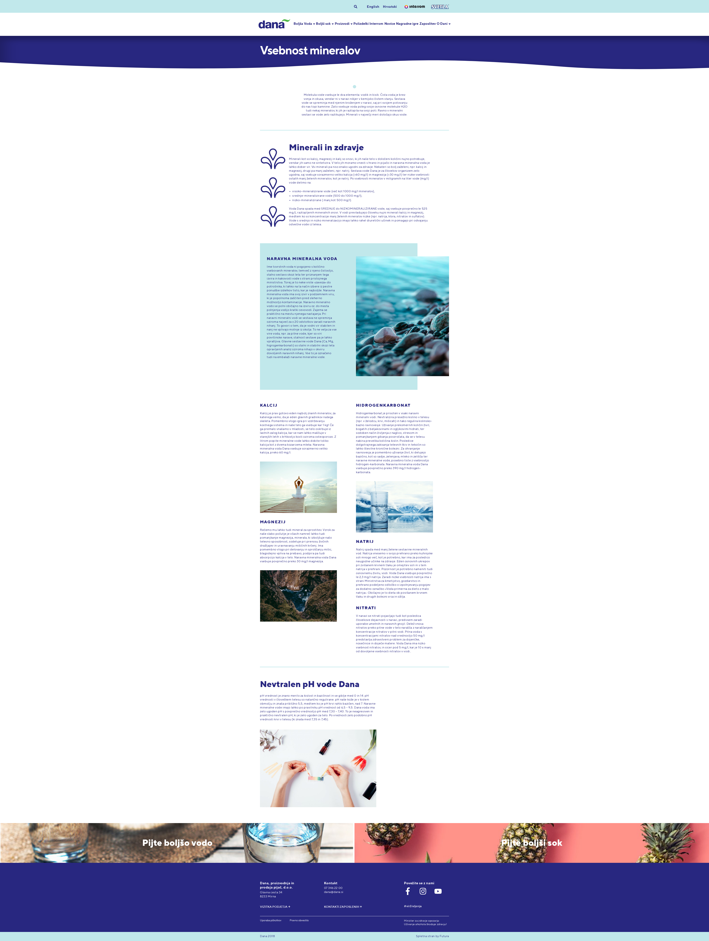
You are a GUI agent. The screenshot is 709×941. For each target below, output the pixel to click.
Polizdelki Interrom (368, 24)
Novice (389, 24)
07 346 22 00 (333, 888)
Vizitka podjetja (273, 907)
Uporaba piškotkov (270, 920)
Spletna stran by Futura (432, 936)
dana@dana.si (333, 892)
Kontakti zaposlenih (341, 907)
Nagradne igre (407, 24)
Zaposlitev (427, 24)
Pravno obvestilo (299, 920)
